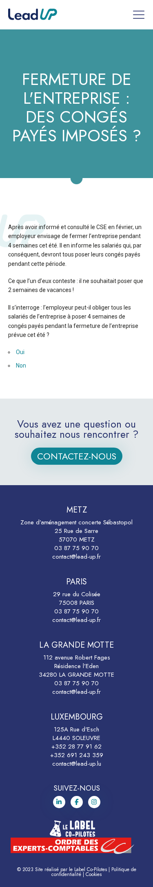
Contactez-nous (76, 456)
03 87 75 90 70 (76, 548)
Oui (20, 352)
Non (21, 365)
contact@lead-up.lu (76, 763)
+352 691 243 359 (76, 755)
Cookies (94, 874)
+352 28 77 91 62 (76, 746)
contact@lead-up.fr (76, 556)
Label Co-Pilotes (90, 869)
